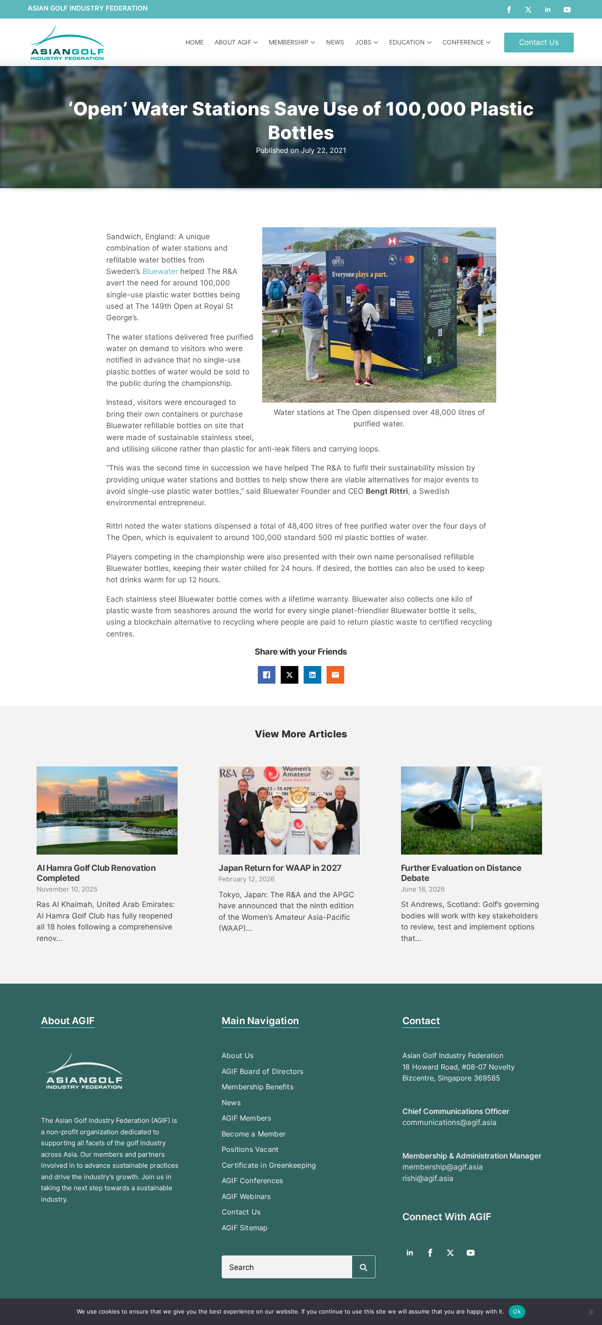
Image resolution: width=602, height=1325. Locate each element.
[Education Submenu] (430, 42)
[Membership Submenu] (314, 42)
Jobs (363, 42)
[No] (591, 1311)
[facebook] (509, 10)
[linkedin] (548, 10)
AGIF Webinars (246, 1196)
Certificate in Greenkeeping (269, 1165)
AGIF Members (246, 1118)
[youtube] (567, 10)
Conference (463, 42)
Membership (288, 42)
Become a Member (254, 1133)
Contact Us (241, 1211)
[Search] (363, 1267)
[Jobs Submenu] (377, 42)
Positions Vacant (250, 1149)
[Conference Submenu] (489, 42)
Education (407, 42)
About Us (238, 1055)
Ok (517, 1311)
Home (195, 42)
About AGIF (233, 42)
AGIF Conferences (252, 1180)
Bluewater (161, 271)
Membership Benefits (258, 1086)
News (335, 42)
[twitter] (528, 10)
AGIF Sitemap (245, 1227)
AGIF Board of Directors (263, 1071)
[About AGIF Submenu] (256, 42)
